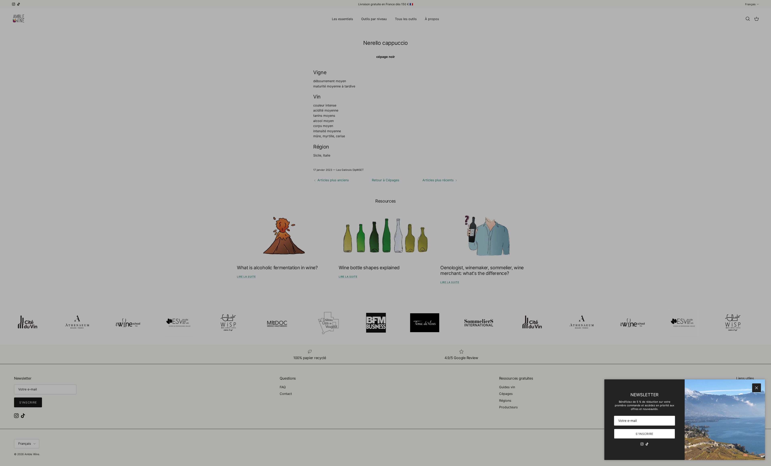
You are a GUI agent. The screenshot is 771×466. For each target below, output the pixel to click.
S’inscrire (644, 433)
